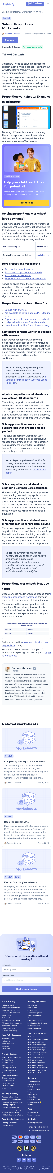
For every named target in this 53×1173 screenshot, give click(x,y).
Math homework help (9, 1026)
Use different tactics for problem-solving (27, 325)
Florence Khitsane (12, 34)
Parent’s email (8, 976)
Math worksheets (8, 1038)
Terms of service (34, 1115)
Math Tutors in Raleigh (36, 1073)
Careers (30, 1105)
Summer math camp (9, 1031)
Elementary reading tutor (11, 1099)
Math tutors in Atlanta (36, 1055)
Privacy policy (33, 1112)
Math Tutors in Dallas (35, 1065)
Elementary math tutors (11, 1008)
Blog (29, 1092)
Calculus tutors (7, 1073)
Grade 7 (6, 18)
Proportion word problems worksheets (25, 278)
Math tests (6, 1041)
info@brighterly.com (35, 1123)
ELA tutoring (32, 1005)
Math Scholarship (8, 1028)
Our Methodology (34, 1089)
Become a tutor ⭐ (34, 1102)
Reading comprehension (11, 1107)
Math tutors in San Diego (37, 1045)
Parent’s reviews (34, 1084)
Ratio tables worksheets (18, 275)
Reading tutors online (10, 1097)
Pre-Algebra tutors (9, 1068)
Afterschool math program (12, 1023)
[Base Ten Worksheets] (26, 817)
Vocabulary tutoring (35, 1015)
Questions (6, 1046)
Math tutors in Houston (36, 1057)
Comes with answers (15, 310)
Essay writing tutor (35, 1028)
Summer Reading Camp (11, 1112)
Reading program (8, 1105)
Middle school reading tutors (12, 1102)
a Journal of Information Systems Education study (26, 379)
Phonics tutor (32, 1008)
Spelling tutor (33, 1010)
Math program (7, 1015)
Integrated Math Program (11, 1057)
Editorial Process (34, 1099)
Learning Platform (11, 12)
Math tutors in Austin (35, 1060)
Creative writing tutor (36, 1020)
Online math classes (9, 1018)
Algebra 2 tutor (7, 1062)
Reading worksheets (9, 1123)
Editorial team (33, 1097)
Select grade (9, 969)
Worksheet (27, 12)
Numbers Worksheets (32, 47)
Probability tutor (8, 1080)
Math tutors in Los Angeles (37, 1050)
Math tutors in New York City (38, 1039)
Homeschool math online (11, 1020)
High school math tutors (11, 1013)
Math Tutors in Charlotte (36, 1062)
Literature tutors (34, 1026)
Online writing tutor (35, 1013)
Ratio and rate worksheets (19, 269)
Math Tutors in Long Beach (37, 1070)
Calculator (6, 1049)
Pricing (30, 1087)
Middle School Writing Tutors (12, 1115)
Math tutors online (8, 1005)
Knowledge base (8, 1043)
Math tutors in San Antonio (37, 1052)
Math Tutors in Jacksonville (38, 1068)
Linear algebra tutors (10, 1075)
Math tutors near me (35, 1037)
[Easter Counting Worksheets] (26, 878)
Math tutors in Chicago (36, 1042)
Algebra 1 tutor (7, 1060)
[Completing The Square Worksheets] (26, 757)
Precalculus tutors (9, 1070)
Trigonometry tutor (9, 1078)
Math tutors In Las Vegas (37, 1047)
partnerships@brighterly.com (38, 1130)
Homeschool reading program (13, 1110)
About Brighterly (34, 1081)
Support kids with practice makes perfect (27, 319)
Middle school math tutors (11, 1010)
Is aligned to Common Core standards (25, 322)
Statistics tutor (8, 1086)
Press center (32, 1094)
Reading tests (7, 1125)
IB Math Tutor (7, 1088)
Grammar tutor (33, 1018)
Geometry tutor (8, 1065)
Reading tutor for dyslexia (37, 1023)
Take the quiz (26, 203)
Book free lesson (35, 4)
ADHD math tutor (8, 1083)
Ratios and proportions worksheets (23, 272)
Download (10, 40)
